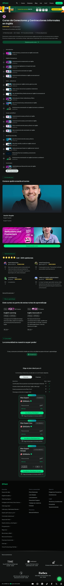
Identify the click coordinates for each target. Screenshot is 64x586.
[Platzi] (5, 3)
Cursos (23, 3)
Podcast (31, 505)
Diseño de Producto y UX (8, 512)
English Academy (6, 495)
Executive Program (34, 500)
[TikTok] (47, 584)
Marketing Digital (6, 499)
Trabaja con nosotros (35, 503)
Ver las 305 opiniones (8, 293)
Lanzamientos (33, 497)
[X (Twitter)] (56, 584)
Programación (6, 526)
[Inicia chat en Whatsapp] (59, 579)
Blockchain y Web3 (7, 533)
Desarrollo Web (6, 492)
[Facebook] (52, 584)
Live (41, 3)
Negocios (4, 529)
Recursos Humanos (7, 536)
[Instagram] (37, 584)
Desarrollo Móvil (6, 519)
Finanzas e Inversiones (7, 540)
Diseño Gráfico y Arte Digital (9, 523)
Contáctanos (52, 495)
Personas (25, 377)
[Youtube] (33, 584)
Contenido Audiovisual (8, 516)
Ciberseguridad (6, 506)
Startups (4, 543)
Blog (36, 3)
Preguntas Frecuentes (55, 492)
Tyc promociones (53, 507)
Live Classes (32, 495)
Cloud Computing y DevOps (9, 547)
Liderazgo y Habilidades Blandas (10, 509)
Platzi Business (33, 492)
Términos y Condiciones (55, 501)
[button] (32, 9)
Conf (45, 3)
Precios (52, 3)
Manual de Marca (34, 512)
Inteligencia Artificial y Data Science (11, 502)
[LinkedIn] (42, 584)
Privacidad (52, 504)
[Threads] (61, 584)
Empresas (29, 3)
